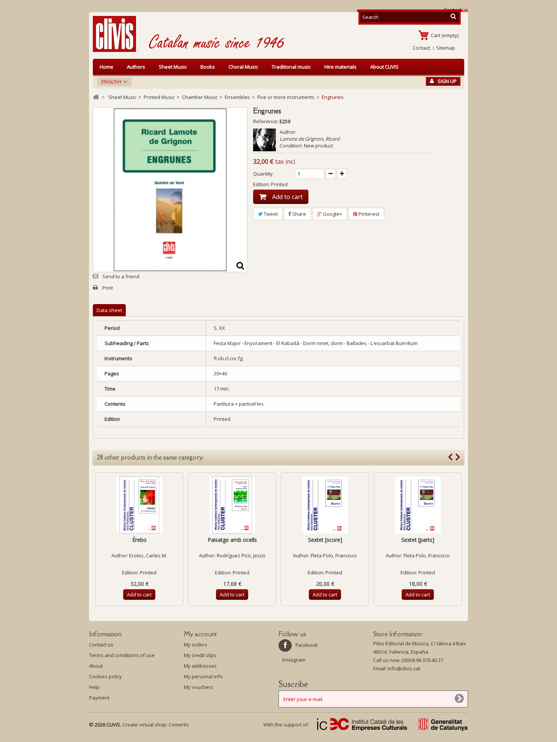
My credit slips (200, 655)
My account (200, 634)
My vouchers (198, 687)
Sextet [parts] (417, 539)
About (96, 665)
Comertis (179, 724)
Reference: (265, 121)
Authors (136, 66)
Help (94, 687)
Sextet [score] (325, 539)
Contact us (101, 644)
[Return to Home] (96, 97)
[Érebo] (139, 505)
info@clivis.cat (404, 668)
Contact (421, 47)
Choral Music (243, 66)
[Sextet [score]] (325, 505)
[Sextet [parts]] (418, 505)
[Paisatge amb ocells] (232, 505)
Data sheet (109, 310)
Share (298, 213)
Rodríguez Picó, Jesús (241, 555)
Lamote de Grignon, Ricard (310, 138)
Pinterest (368, 213)
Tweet (270, 213)
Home (106, 66)
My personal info (203, 676)
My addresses (200, 665)
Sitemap (445, 47)
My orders (195, 644)
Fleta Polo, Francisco (334, 555)
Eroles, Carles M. (148, 555)
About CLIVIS (384, 66)
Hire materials (340, 66)
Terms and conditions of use (122, 655)
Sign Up (447, 81)
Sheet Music (173, 66)
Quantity (263, 173)
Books (207, 66)
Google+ (332, 213)
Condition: (291, 145)
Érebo (139, 539)
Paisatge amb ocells (232, 539)
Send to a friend (120, 276)
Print (107, 287)
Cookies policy (105, 676)
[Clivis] (117, 34)
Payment (99, 697)
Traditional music (291, 66)
